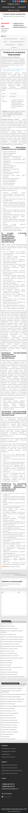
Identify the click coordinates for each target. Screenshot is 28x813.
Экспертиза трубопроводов (7, 734)
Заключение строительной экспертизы (9, 672)
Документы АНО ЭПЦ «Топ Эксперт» (10, 765)
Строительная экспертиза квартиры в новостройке (12, 658)
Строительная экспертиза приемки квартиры (11, 696)
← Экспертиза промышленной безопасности (10, 573)
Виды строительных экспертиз (8, 651)
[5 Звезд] (6, 566)
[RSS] (24, 1)
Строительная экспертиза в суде (8, 634)
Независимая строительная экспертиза (9, 655)
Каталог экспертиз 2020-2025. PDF (9, 773)
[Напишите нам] (22, 1)
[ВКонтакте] (20, 1)
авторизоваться (5, 585)
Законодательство (10, 44)
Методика (20, 44)
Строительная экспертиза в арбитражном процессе (12, 636)
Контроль (22, 38)
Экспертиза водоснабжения (7, 715)
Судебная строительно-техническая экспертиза (11, 667)
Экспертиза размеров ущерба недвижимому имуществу (13, 694)
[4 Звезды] (5, 566)
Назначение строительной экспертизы (9, 628)
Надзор (5, 41)
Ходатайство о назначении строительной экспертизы (12, 676)
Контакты (14, 47)
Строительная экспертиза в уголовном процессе (11, 641)
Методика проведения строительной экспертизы (11, 646)
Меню (4, 1)
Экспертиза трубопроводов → (20, 574)
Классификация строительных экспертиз (10, 643)
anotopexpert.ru (22, 27)
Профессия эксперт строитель (8, 626)
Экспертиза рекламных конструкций (9, 724)
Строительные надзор (6, 665)
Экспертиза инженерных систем (8, 710)
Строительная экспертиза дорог (8, 703)
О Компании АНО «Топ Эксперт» (14, 4)
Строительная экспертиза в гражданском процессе (12, 639)
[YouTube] (18, 1)
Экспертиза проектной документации (9, 720)
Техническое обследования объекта (9, 653)
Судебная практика (22, 7)
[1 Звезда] (2, 566)
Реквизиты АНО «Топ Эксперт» (14, 10)
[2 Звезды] (3, 566)
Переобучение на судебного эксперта (9, 648)
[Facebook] (13, 1)
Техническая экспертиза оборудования (14, 53)
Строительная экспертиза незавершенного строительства (13, 706)
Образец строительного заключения (9, 674)
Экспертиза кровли (5, 736)
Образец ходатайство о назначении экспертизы (12, 770)
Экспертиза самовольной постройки (9, 727)
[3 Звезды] (4, 566)
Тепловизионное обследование (8, 708)
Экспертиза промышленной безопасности (10, 722)
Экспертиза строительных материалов (9, 731)
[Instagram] (15, 1)
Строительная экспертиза (14, 14)
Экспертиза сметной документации (9, 729)
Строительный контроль (6, 669)
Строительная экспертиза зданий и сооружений (11, 688)
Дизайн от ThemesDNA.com (14, 811)
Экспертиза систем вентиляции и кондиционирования (12, 699)
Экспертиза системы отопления (8, 738)
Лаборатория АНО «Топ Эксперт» (8, 7)
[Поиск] (26, 1)
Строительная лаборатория (17, 41)
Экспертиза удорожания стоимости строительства (12, 701)
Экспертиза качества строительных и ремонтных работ (13, 685)
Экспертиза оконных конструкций (8, 717)
